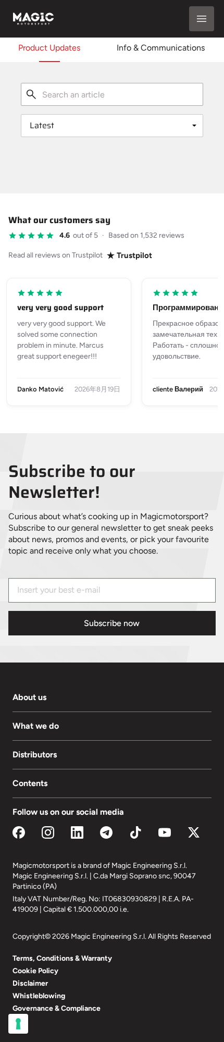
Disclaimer (30, 983)
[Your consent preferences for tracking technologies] (18, 1024)
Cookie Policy (35, 970)
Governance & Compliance (57, 1008)
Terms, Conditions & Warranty (62, 958)
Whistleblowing (39, 995)
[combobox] (112, 94)
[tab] (49, 47)
